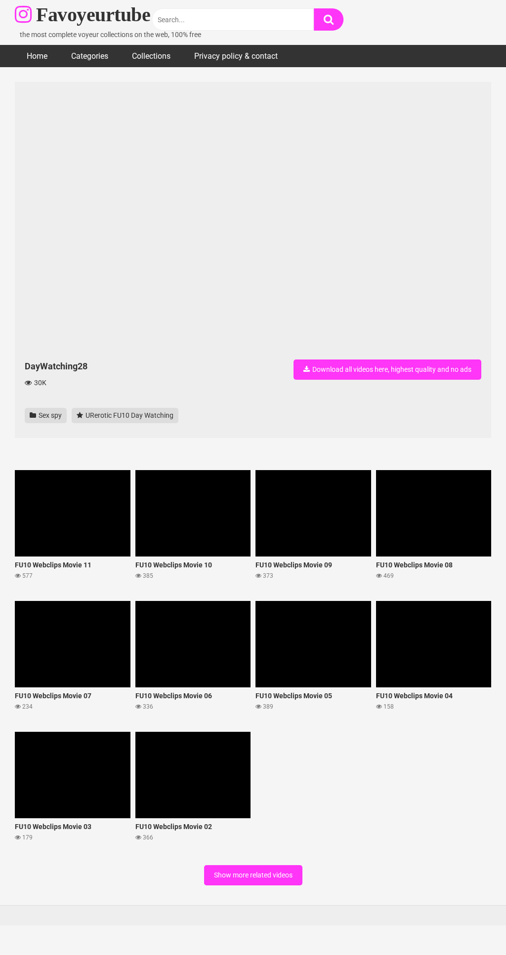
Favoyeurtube (91, 14)
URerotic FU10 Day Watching (128, 415)
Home (37, 56)
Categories (89, 56)
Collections (151, 56)
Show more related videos (253, 875)
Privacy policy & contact (236, 56)
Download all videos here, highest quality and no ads (391, 369)
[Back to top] (473, 925)
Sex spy (49, 415)
